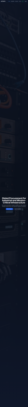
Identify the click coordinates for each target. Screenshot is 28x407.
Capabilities (12, 1)
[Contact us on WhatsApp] (23, 1)
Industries (16, 1)
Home (9, 1)
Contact (20, 1)
